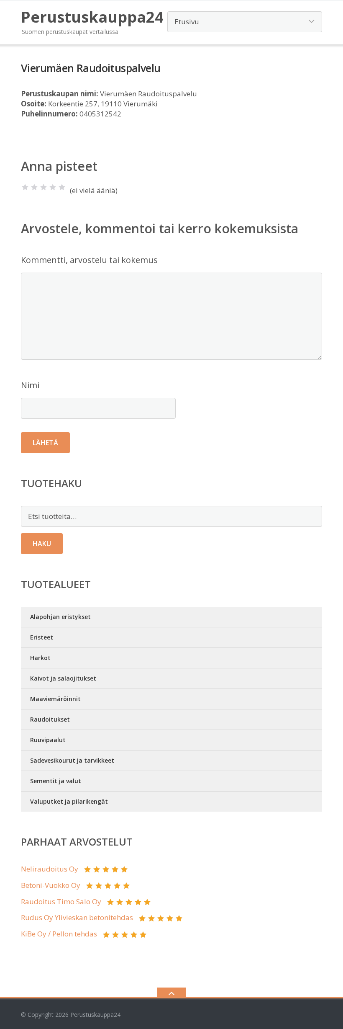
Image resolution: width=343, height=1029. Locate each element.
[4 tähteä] (53, 187)
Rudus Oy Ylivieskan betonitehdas (77, 917)
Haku (42, 543)
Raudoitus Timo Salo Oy (61, 901)
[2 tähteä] (34, 187)
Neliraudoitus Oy (49, 869)
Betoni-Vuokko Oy (50, 885)
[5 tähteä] (62, 187)
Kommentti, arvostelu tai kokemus (89, 260)
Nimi (30, 385)
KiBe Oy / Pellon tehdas (59, 934)
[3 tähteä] (43, 187)
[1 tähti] (25, 187)
